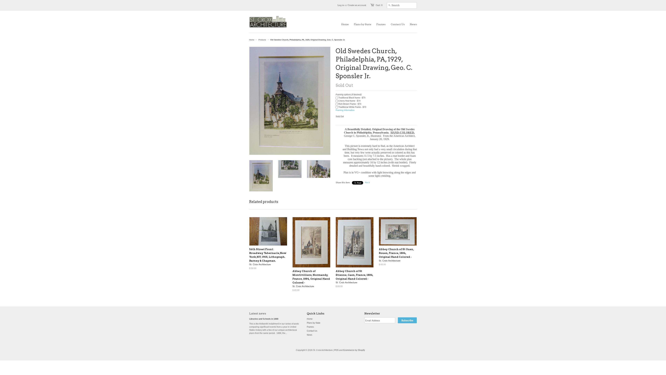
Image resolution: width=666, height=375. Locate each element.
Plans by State (313, 323)
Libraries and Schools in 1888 (263, 319)
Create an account (357, 5)
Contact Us (312, 331)
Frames (310, 327)
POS (336, 350)
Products (262, 40)
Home (310, 319)
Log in (341, 5)
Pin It (367, 182)
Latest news (257, 313)
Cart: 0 (379, 5)
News (309, 335)
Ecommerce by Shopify (354, 350)
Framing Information (345, 110)
